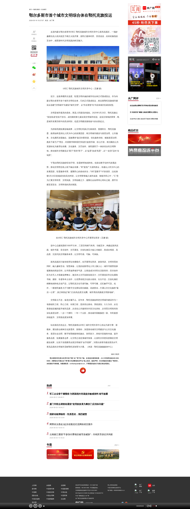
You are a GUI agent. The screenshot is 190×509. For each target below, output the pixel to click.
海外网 (34, 502)
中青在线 (64, 492)
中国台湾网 (50, 495)
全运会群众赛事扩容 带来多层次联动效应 (144, 105)
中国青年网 (50, 489)
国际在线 (35, 495)
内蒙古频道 (36, 9)
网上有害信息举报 (112, 485)
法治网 (63, 499)
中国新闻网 (65, 489)
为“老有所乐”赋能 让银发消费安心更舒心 (144, 112)
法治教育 (43, 9)
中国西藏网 (50, 499)
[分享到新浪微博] (34, 74)
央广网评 (133, 98)
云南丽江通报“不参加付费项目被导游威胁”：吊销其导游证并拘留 (81, 434)
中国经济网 (50, 492)
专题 (49, 444)
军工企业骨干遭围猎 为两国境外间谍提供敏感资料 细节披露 (79, 393)
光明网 (63, 485)
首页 (30, 9)
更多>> (116, 445)
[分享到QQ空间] (34, 81)
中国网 (34, 492)
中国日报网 (36, 499)
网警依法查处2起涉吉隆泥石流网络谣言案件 (71, 424)
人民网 (34, 485)
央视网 (48, 485)
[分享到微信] (34, 67)
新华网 (34, 489)
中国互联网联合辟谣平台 (114, 487)
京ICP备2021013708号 (81, 493)
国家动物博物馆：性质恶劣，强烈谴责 (68, 414)
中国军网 (64, 495)
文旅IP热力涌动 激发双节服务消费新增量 (144, 119)
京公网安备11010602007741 (95, 493)
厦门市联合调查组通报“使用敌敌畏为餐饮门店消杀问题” (77, 404)
